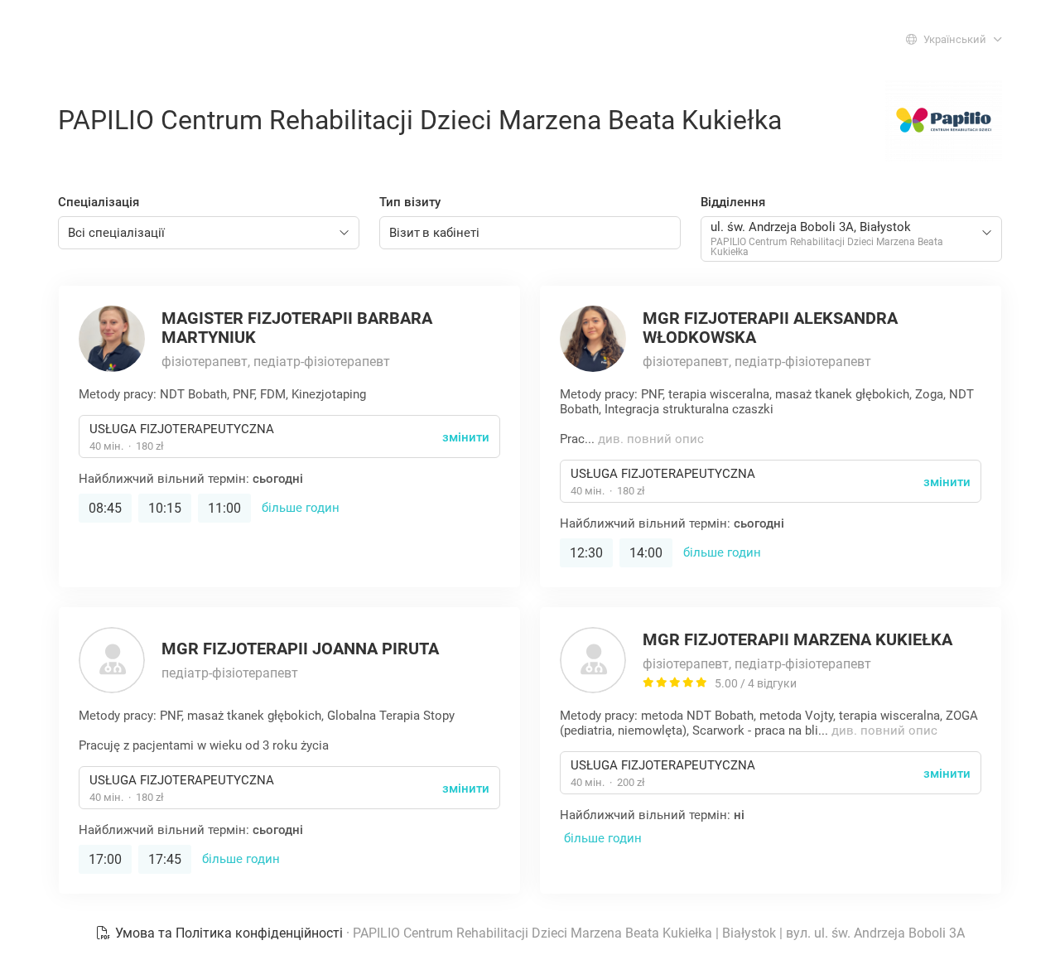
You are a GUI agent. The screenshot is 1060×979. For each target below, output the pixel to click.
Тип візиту (410, 202)
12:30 (586, 553)
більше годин (301, 507)
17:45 (164, 859)
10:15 (164, 508)
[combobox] (208, 232)
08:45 (105, 508)
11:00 (224, 508)
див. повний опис (651, 439)
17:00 (105, 859)
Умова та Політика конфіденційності (229, 933)
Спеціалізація (98, 202)
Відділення (733, 202)
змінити (465, 437)
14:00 (645, 553)
